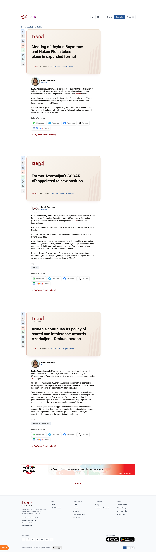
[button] (23, 32)
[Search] (93, 17)
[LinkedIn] (47, 539)
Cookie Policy (121, 514)
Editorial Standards (79, 514)
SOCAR (35, 267)
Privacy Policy (121, 508)
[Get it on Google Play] (127, 539)
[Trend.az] (28, 17)
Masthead (76, 508)
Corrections (76, 517)
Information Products (102, 508)
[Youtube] (37, 539)
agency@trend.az (27, 525)
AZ (128, 547)
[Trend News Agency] (27, 503)
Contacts (76, 511)
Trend (78, 94)
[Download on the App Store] (112, 539)
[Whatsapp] (23, 539)
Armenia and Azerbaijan (41, 423)
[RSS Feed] (51, 539)
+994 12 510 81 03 (27, 522)
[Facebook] (28, 539)
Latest (53, 505)
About (75, 505)
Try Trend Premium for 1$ (45, 135)
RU (132, 547)
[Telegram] (42, 539)
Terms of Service (122, 505)
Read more (44, 82)
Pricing (97, 505)
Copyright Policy (122, 511)
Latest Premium (56, 508)
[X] (33, 539)
